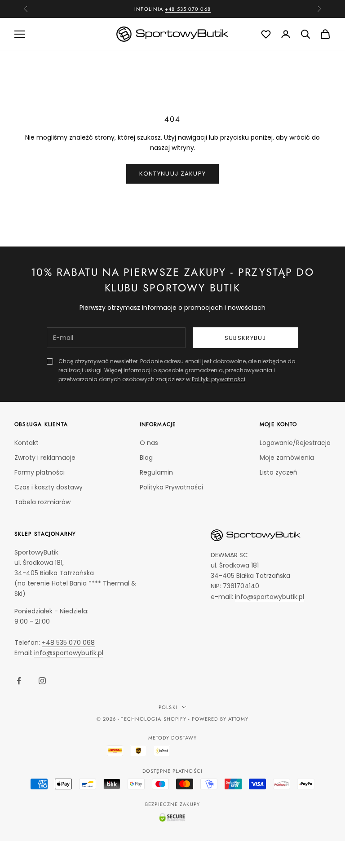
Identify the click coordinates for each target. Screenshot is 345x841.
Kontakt (26, 442)
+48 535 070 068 (188, 9)
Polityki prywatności (218, 379)
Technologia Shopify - (155, 718)
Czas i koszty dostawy (48, 487)
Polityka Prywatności (171, 487)
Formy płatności (39, 472)
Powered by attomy (220, 718)
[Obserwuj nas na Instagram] (42, 680)
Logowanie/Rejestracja (295, 442)
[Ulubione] (266, 34)
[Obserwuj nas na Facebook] (18, 680)
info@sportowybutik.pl (68, 652)
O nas (149, 442)
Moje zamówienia (287, 457)
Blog (146, 457)
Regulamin (156, 472)
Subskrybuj (245, 338)
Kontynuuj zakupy (172, 173)
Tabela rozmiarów (42, 502)
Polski (168, 707)
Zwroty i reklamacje (44, 457)
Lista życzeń (278, 472)
